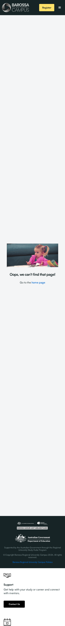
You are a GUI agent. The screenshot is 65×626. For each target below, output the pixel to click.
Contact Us (14, 604)
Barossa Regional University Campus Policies (33, 562)
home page (38, 282)
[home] (15, 7)
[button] (59, 7)
